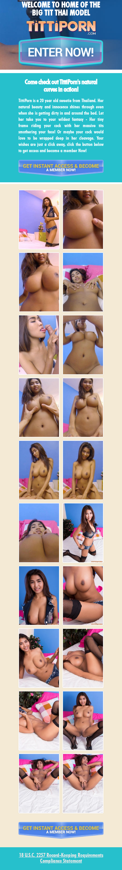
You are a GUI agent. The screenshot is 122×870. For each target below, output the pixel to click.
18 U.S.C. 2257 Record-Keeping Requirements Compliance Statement (61, 858)
